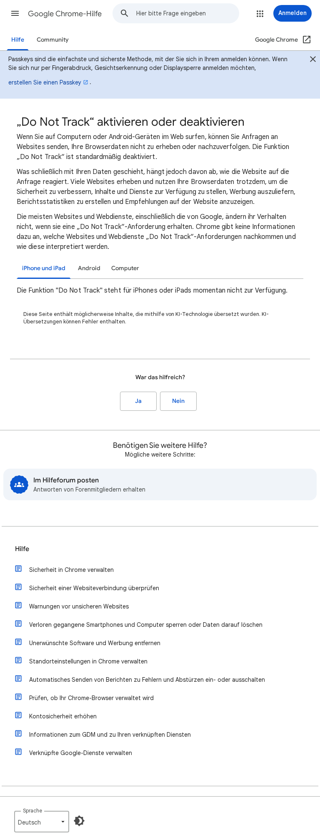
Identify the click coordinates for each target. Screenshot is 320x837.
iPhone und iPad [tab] (43, 268)
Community (53, 39)
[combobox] (187, 13)
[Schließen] (313, 60)
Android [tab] (89, 268)
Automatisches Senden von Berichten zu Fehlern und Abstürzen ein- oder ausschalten (147, 679)
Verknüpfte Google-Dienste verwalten (80, 753)
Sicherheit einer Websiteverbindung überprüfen (94, 588)
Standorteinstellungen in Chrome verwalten (88, 661)
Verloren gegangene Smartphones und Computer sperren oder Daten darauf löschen (145, 624)
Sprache (32, 810)
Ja (138, 401)
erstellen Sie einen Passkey (44, 82)
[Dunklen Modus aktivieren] (79, 821)
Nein (178, 401)
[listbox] (41, 821)
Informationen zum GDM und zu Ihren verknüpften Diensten (110, 734)
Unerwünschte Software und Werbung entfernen (94, 643)
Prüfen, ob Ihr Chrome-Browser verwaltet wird (91, 698)
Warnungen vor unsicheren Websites (79, 606)
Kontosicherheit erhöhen (63, 716)
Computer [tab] (125, 268)
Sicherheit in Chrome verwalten (71, 570)
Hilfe (17, 39)
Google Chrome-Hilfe (65, 13)
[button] (15, 13)
